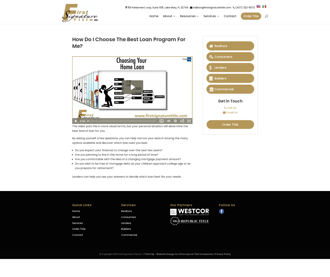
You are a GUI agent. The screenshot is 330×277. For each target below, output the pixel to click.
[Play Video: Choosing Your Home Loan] (132, 87)
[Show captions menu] (161, 121)
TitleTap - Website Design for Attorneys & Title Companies (178, 254)
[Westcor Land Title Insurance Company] (189, 214)
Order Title (251, 16)
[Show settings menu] (175, 121)
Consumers (223, 57)
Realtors (220, 46)
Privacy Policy (222, 254)
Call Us (231, 108)
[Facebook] (221, 212)
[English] (259, 7)
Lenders (220, 67)
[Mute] (168, 121)
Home (154, 16)
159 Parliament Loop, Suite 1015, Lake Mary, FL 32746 (157, 7)
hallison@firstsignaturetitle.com (211, 7)
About (167, 16)
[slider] (122, 121)
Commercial (224, 89)
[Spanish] (265, 7)
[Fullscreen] (189, 121)
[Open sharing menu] (182, 121)
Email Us (232, 112)
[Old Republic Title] (189, 224)
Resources (188, 16)
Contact (230, 16)
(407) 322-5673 (245, 7)
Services (210, 16)
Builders (220, 78)
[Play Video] (75, 121)
